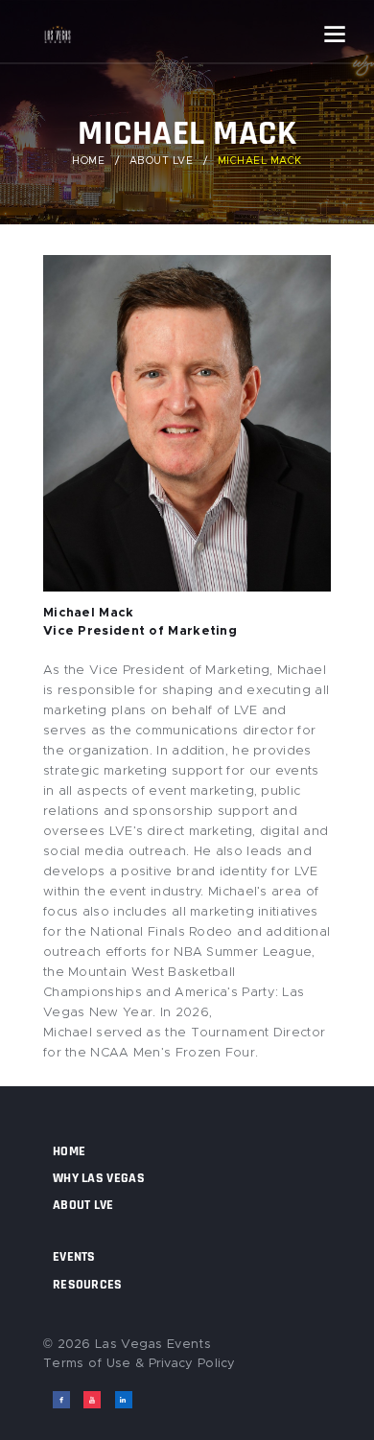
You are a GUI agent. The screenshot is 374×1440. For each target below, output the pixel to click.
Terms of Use (87, 1364)
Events (74, 1257)
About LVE (161, 161)
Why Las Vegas (99, 1178)
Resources (88, 1284)
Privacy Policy (192, 1364)
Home (88, 161)
